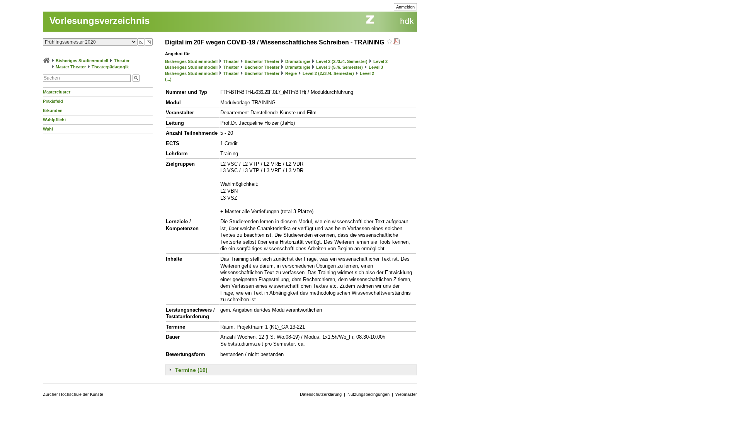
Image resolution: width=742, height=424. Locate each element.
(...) (168, 79)
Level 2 (380, 61)
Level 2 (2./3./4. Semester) (342, 61)
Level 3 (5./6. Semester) (339, 67)
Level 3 (376, 67)
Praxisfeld (53, 101)
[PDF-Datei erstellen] (396, 42)
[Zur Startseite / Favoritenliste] (46, 60)
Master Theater (71, 66)
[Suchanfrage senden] (136, 78)
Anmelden (405, 7)
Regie (291, 73)
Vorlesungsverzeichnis (99, 20)
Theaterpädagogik (110, 66)
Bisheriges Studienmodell (82, 60)
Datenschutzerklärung (321, 394)
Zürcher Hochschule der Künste (73, 394)
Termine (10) (191, 370)
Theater (121, 60)
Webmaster (406, 394)
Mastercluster (56, 92)
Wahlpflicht (54, 119)
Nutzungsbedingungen (368, 394)
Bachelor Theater (262, 61)
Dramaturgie (297, 61)
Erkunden (53, 110)
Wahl (48, 129)
